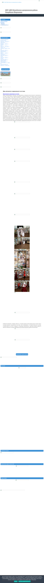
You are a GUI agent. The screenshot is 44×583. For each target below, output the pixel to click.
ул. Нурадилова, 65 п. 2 (4, 24)
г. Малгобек (3, 23)
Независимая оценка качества (22, 354)
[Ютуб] (43, 0)
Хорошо (15, 581)
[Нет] (42, 579)
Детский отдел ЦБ (3, 40)
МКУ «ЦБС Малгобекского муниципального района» (21, 10)
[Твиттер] (41, 0)
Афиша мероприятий (5, 69)
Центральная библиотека (4, 39)
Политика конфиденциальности (24, 581)
